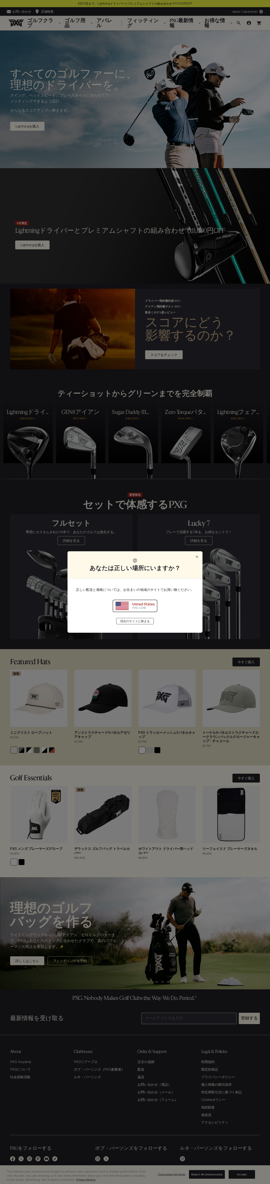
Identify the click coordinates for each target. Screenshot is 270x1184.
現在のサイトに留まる (135, 621)
